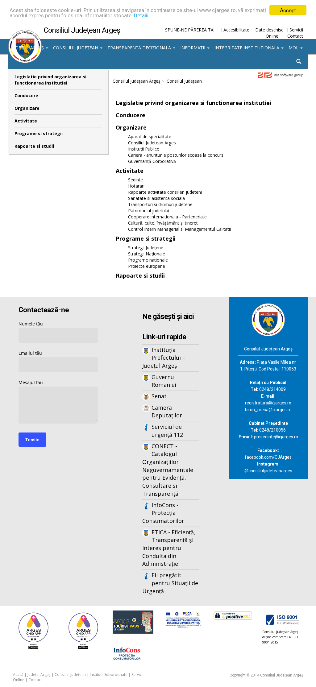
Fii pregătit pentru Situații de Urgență (170, 582)
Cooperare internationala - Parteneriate (167, 217)
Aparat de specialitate (149, 136)
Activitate (26, 121)
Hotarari (136, 186)
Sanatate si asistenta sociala (156, 198)
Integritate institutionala (247, 48)
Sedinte (135, 180)
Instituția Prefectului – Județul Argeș (163, 357)
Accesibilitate (236, 30)
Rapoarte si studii (34, 146)
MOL (294, 48)
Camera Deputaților (167, 411)
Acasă (18, 674)
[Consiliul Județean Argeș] (25, 33)
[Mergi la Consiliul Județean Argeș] (268, 319)
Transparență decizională (139, 48)
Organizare (27, 108)
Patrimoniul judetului (148, 210)
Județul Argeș (28, 48)
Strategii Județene (145, 247)
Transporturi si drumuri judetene (160, 204)
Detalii (141, 15)
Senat (159, 396)
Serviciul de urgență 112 (167, 430)
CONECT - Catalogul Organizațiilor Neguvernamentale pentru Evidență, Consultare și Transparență (167, 469)
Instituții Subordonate (108, 674)
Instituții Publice (143, 149)
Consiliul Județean (76, 48)
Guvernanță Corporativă (152, 161)
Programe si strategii (39, 133)
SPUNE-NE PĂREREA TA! (189, 30)
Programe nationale (148, 260)
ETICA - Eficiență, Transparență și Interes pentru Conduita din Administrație (168, 548)
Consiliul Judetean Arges (152, 143)
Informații (193, 48)
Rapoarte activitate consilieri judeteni (165, 192)
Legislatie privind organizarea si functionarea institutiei (50, 80)
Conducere (26, 95)
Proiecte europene (146, 266)
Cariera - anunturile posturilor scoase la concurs (175, 155)
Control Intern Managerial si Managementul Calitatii (179, 229)
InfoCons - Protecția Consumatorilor (163, 512)
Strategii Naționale (146, 254)
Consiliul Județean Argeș (136, 81)
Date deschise (269, 30)
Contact (295, 36)
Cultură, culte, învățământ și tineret (163, 223)
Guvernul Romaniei (164, 381)
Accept (288, 10)
